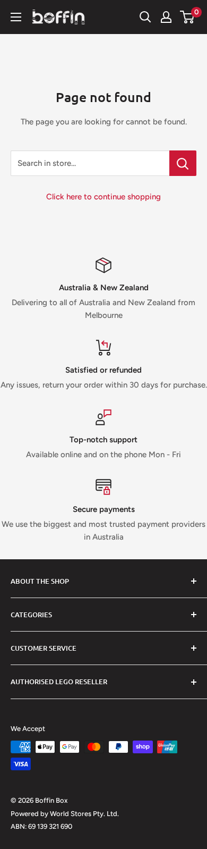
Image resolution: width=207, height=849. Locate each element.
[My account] (166, 17)
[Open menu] (16, 17)
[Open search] (145, 17)
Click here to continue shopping (103, 196)
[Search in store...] (182, 163)
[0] (187, 17)
